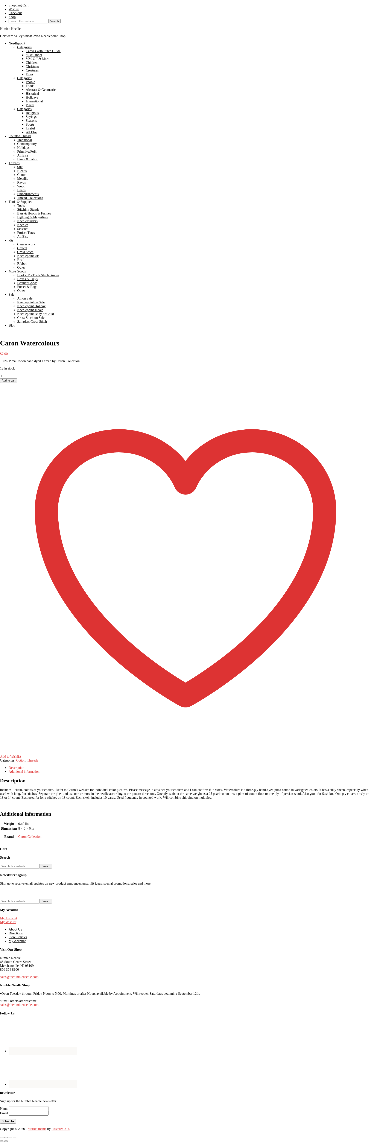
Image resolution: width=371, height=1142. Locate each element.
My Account (8, 918)
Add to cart (8, 380)
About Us (15, 929)
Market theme (37, 1129)
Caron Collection (29, 836)
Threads (32, 760)
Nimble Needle (10, 28)
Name (4, 1108)
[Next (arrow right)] (6, 1141)
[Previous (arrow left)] (1, 1141)
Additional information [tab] (24, 771)
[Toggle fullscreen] (6, 1137)
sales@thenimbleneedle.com (19, 977)
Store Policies (18, 937)
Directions (16, 933)
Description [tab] (16, 767)
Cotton (20, 760)
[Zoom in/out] (1, 1137)
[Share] (10, 1137)
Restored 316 (61, 1129)
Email (4, 1113)
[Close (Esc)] (14, 1137)
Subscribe (8, 1121)
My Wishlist (8, 922)
